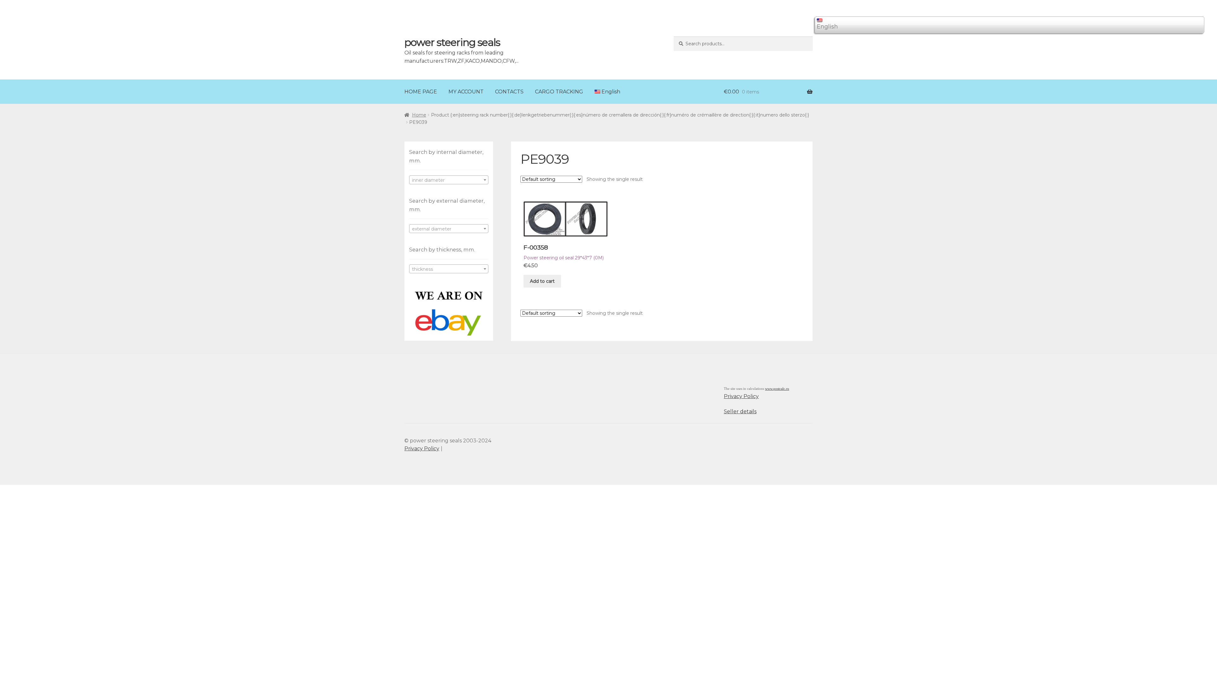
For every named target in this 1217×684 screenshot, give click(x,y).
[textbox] (448, 180)
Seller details (740, 411)
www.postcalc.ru (777, 388)
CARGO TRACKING (559, 92)
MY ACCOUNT (466, 92)
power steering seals (452, 42)
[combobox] (448, 179)
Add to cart (542, 281)
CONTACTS (509, 92)
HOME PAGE (420, 92)
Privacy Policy (741, 396)
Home (419, 115)
